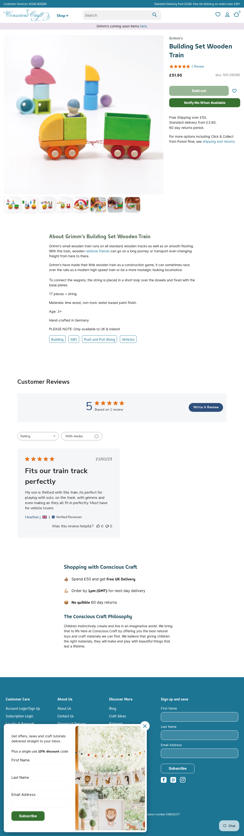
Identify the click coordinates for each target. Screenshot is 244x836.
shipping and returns (219, 141)
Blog (112, 708)
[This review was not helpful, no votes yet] (107, 526)
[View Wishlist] (217, 15)
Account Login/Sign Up (23, 708)
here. (144, 26)
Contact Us (65, 715)
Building (57, 339)
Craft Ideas (117, 715)
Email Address (171, 745)
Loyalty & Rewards (20, 723)
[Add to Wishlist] (236, 91)
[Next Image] (158, 125)
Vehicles (128, 339)
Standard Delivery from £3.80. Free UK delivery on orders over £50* (197, 3)
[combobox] (122, 15)
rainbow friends (98, 251)
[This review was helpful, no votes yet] (98, 526)
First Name (169, 708)
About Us (64, 708)
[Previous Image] (8, 125)
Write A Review (206, 407)
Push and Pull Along (99, 339)
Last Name (169, 727)
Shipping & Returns (71, 723)
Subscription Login (19, 715)
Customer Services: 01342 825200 (25, 3)
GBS (74, 339)
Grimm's (176, 37)
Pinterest (116, 723)
